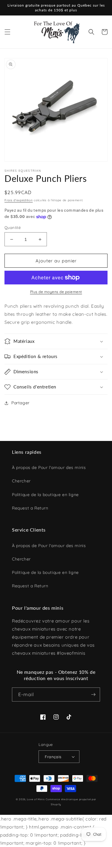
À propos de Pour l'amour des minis (49, 467)
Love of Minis (36, 799)
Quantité (12, 227)
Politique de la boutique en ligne (45, 494)
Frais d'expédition (18, 200)
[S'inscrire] (93, 694)
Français (53, 756)
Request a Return (30, 508)
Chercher (21, 481)
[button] (7, 31)
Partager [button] (20, 402)
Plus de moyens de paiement (56, 291)
